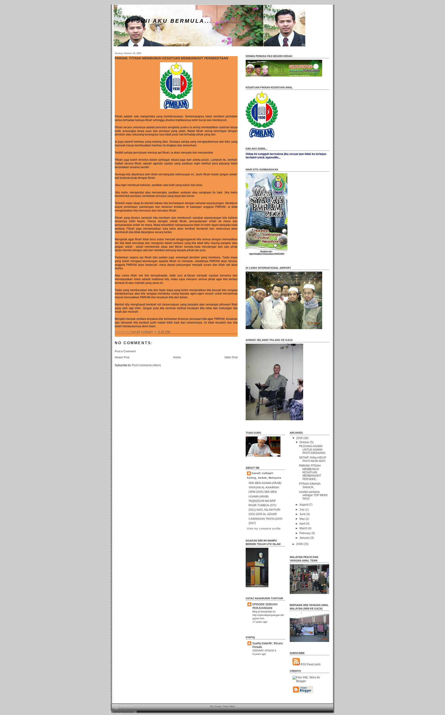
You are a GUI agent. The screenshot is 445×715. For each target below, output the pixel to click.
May (302, 518)
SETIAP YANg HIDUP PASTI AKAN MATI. (312, 459)
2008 (299, 544)
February (305, 533)
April (302, 523)
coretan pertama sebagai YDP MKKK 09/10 (313, 495)
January (304, 537)
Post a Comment (125, 351)
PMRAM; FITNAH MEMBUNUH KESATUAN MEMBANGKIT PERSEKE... (310, 472)
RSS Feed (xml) (310, 664)
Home (177, 357)
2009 (299, 438)
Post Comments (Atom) (146, 365)
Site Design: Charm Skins (222, 706)
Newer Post (122, 357)
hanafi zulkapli (262, 473)
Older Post (231, 357)
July (302, 509)
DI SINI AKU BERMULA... (169, 21)
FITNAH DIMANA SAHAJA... (309, 485)
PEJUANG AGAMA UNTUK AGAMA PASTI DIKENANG (312, 450)
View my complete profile (264, 528)
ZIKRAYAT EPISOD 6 (264, 650)
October (304, 442)
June (302, 514)
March (303, 528)
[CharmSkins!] (310, 681)
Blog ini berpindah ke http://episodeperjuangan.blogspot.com (268, 615)
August (304, 504)
